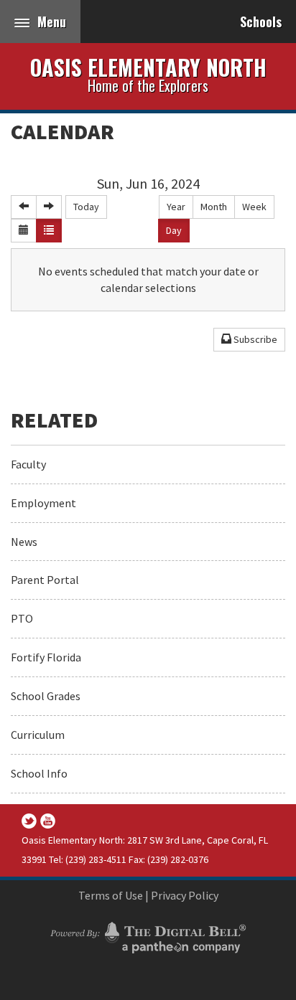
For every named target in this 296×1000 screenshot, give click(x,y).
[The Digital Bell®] (148, 935)
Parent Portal (45, 579)
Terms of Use (110, 895)
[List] (49, 230)
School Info (39, 773)
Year (176, 206)
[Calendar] (24, 230)
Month (213, 206)
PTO (22, 618)
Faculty (28, 464)
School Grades (45, 696)
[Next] (49, 207)
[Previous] (24, 207)
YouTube (47, 821)
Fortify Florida (46, 657)
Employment (43, 503)
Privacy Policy (184, 895)
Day (174, 230)
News (24, 541)
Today (86, 206)
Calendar (62, 131)
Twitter (29, 821)
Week (254, 206)
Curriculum (38, 734)
